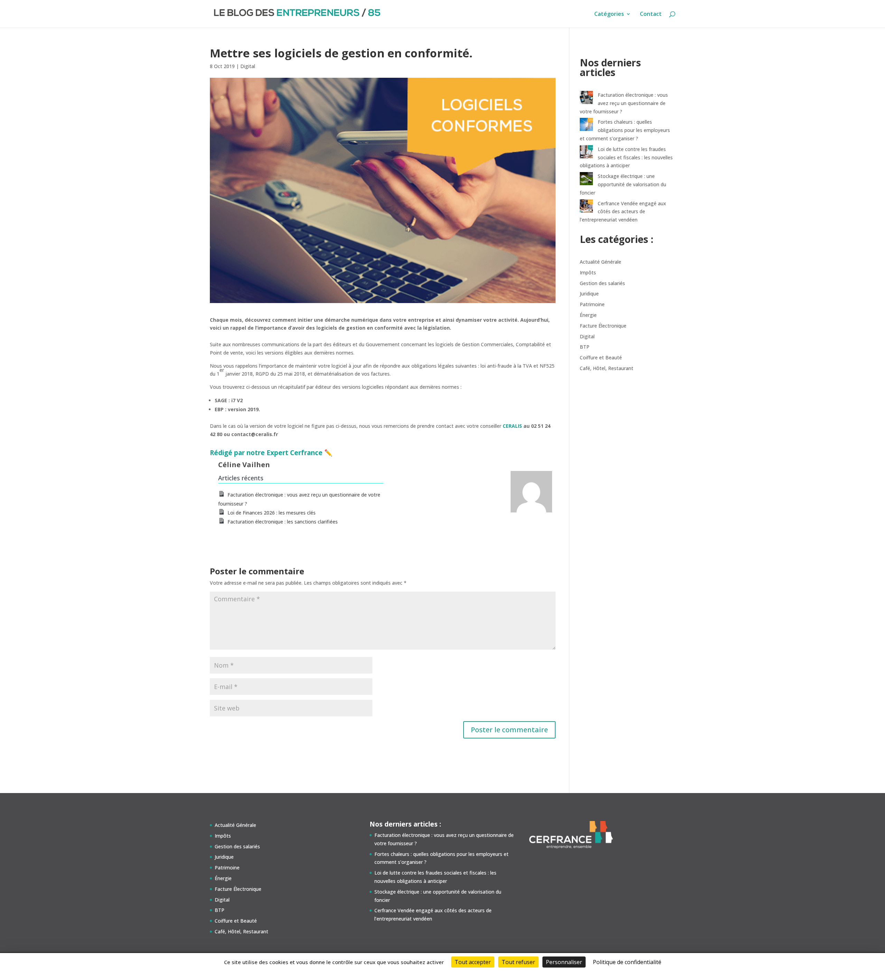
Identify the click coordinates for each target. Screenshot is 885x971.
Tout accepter (473, 962)
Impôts (588, 272)
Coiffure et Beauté (601, 357)
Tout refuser (518, 962)
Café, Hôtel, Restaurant (606, 368)
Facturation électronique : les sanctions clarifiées (282, 521)
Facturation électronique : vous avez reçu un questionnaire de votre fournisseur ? (624, 103)
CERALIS (512, 426)
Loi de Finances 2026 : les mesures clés (271, 512)
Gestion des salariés (602, 283)
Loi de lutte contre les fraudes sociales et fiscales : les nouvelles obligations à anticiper (626, 157)
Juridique (589, 293)
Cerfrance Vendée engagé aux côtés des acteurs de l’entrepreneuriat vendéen (623, 211)
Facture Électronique (603, 325)
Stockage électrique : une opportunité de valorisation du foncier (623, 184)
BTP (584, 346)
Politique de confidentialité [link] (627, 962)
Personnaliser (564, 962)
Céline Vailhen (244, 464)
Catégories (609, 14)
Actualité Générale (600, 261)
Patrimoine (592, 304)
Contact (651, 14)
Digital (247, 66)
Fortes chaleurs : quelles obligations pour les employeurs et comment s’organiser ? (625, 130)
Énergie (588, 315)
